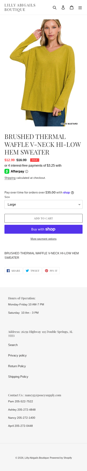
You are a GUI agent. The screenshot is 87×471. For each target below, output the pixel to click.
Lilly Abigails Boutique (20, 7)
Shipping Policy (18, 376)
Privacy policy (17, 355)
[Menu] (80, 7)
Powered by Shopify (61, 457)
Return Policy (17, 366)
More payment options (44, 238)
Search (13, 345)
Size (7, 197)
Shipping (10, 177)
